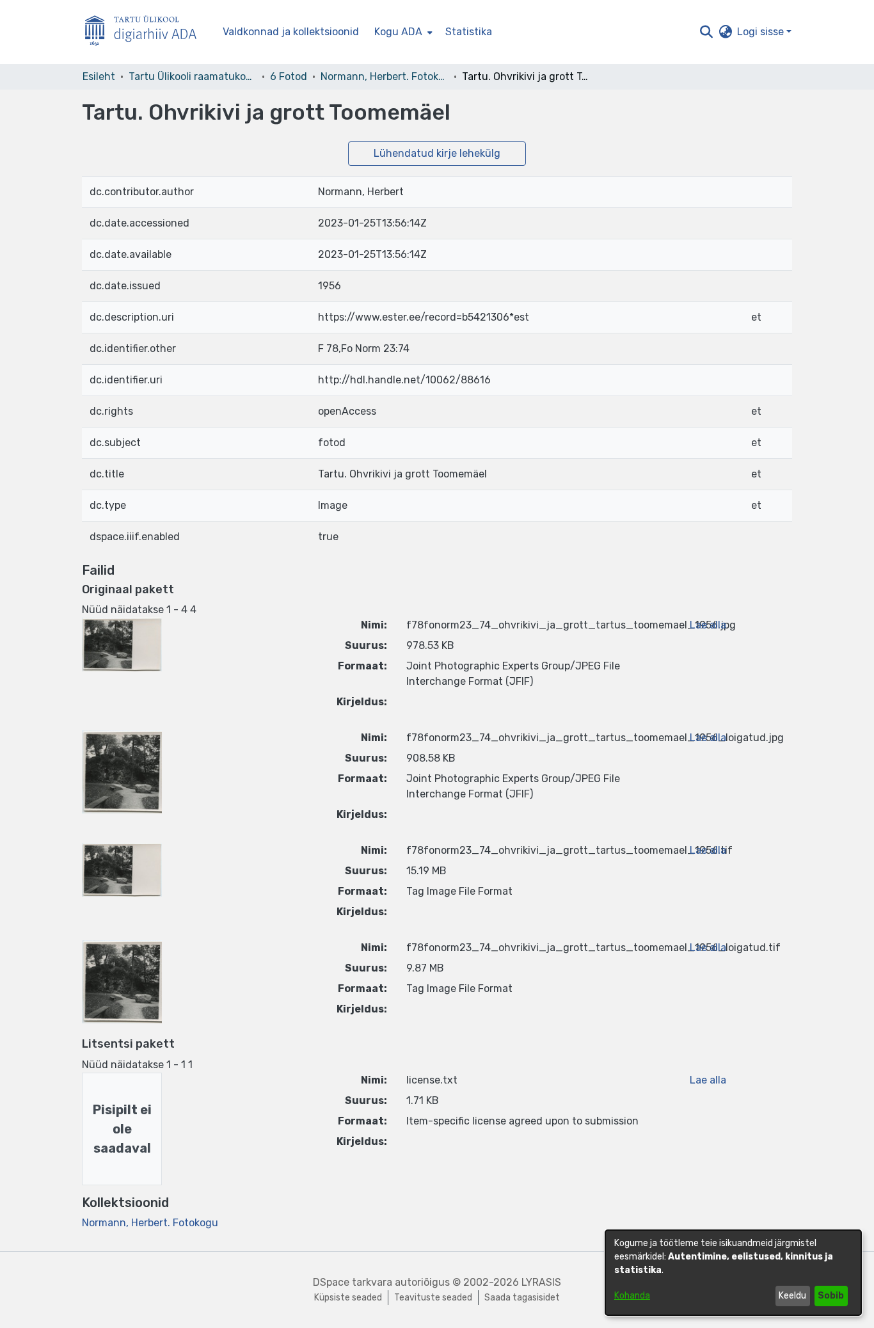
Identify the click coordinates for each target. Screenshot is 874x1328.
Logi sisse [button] (761, 32)
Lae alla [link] (708, 625)
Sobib (831, 1295)
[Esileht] (146, 32)
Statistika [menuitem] (468, 32)
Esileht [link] (99, 76)
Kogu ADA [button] (398, 32)
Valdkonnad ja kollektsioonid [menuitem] (291, 32)
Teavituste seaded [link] (433, 1297)
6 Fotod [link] (288, 76)
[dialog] (733, 1272)
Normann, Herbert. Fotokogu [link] (385, 76)
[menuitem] (402, 32)
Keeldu (792, 1295)
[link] (150, 1223)
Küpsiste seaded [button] (348, 1297)
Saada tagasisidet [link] (522, 1297)
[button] (706, 32)
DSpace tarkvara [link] (352, 1282)
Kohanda (632, 1295)
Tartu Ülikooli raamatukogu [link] (193, 76)
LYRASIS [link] (541, 1282)
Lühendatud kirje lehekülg (437, 153)
